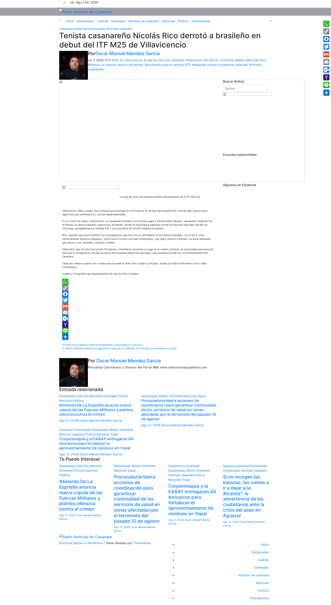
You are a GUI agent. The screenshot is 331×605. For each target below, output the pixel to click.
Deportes (81, 29)
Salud (201, 396)
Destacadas (85, 21)
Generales (118, 21)
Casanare (66, 29)
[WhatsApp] (138, 282)
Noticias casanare (119, 29)
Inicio (70, 21)
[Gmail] (138, 306)
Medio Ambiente (171, 396)
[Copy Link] (138, 288)
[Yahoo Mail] (138, 325)
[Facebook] (138, 294)
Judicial (102, 21)
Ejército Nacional (90, 396)
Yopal (114, 434)
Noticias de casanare (144, 21)
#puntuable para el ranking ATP (167, 65)
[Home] (63, 18)
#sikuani (242, 65)
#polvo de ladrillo (130, 65)
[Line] (138, 331)
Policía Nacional (98, 434)
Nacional (168, 21)
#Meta (239, 60)
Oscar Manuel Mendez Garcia (127, 53)
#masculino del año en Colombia (210, 60)
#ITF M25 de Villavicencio (123, 60)
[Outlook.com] (138, 318)
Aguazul (229, 466)
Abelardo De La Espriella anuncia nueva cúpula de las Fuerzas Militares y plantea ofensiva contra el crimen (96, 410)
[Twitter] (138, 300)
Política (183, 21)
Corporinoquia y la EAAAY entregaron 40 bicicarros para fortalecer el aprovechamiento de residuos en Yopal (96, 443)
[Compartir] (138, 337)
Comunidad (82, 430)
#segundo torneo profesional (213, 65)
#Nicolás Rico (256, 60)
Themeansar (142, 543)
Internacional (201, 21)
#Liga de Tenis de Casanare (164, 60)
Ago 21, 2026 (69, 420)
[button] (60, 21)
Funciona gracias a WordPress (81, 543)
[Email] (138, 312)
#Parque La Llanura (102, 65)
